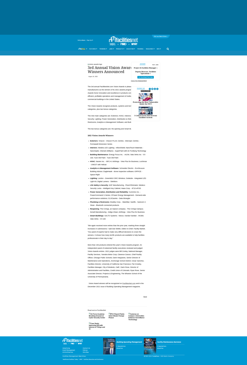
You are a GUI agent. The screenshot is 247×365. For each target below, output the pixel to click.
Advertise (119, 348)
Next (145, 297)
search (168, 49)
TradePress (155, 356)
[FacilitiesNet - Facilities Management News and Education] (123, 39)
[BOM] (112, 45)
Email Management (69, 350)
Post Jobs (155, 64)
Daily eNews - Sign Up (85, 40)
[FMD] (123, 45)
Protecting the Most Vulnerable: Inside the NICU (145, 103)
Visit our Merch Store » (160, 36)
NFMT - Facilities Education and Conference (91, 359)
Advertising (66, 348)
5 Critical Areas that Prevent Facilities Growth (145, 116)
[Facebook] (150, 89)
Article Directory (68, 352)
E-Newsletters (121, 346)
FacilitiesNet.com (129, 283)
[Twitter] (152, 89)
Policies (85, 350)
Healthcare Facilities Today (70, 359)
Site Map (86, 352)
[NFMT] (134, 45)
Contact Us (86, 348)
